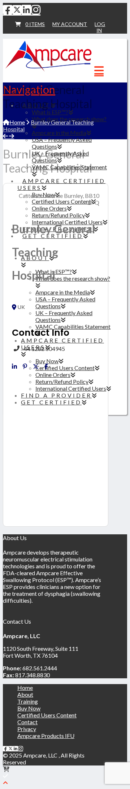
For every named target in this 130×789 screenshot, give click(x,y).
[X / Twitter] (17, 9)
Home (25, 687)
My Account (69, 24)
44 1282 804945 (44, 348)
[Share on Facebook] (46, 366)
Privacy (26, 728)
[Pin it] (25, 366)
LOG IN (100, 27)
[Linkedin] (14, 366)
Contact (27, 721)
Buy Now (28, 708)
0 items (35, 24)
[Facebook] (7, 9)
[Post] (36, 366)
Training (27, 701)
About (25, 694)
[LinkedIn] (26, 9)
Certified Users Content (47, 715)
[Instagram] (35, 9)
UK (21, 307)
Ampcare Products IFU (45, 735)
